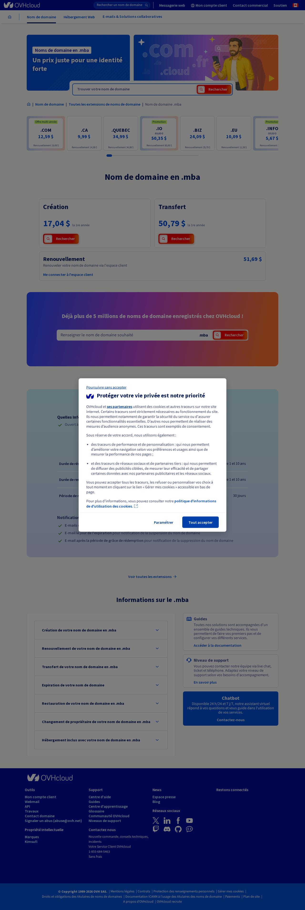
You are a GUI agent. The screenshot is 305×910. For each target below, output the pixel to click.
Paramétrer (163, 522)
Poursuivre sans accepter (106, 387)
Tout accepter (200, 522)
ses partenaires (119, 406)
